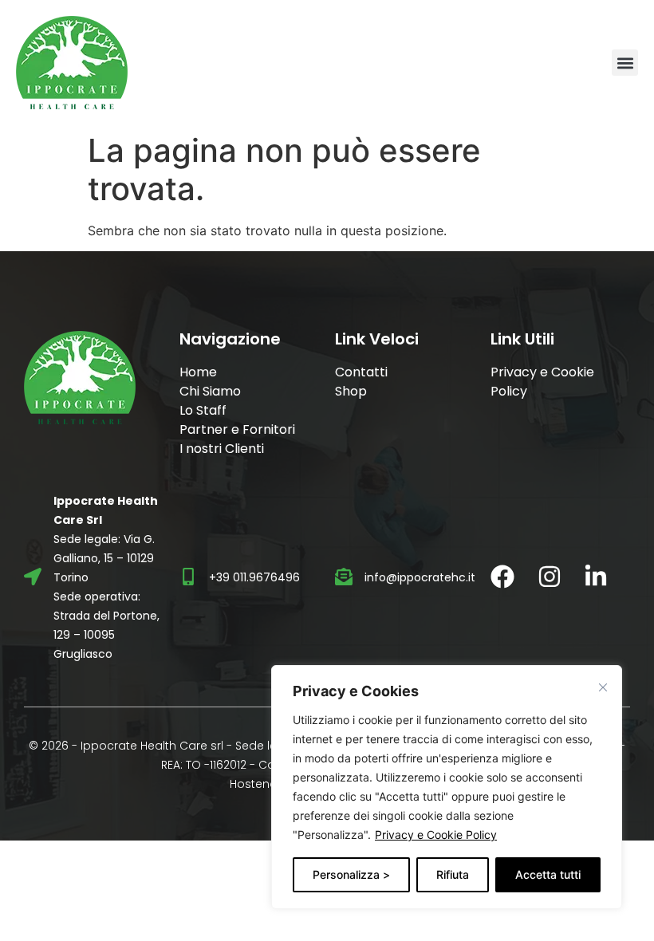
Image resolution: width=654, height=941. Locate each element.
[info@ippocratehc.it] (344, 576)
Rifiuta (452, 874)
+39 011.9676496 (254, 577)
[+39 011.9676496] (188, 576)
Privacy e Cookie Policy (436, 834)
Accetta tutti (548, 874)
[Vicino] (603, 687)
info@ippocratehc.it (419, 577)
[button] (625, 62)
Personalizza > (351, 874)
